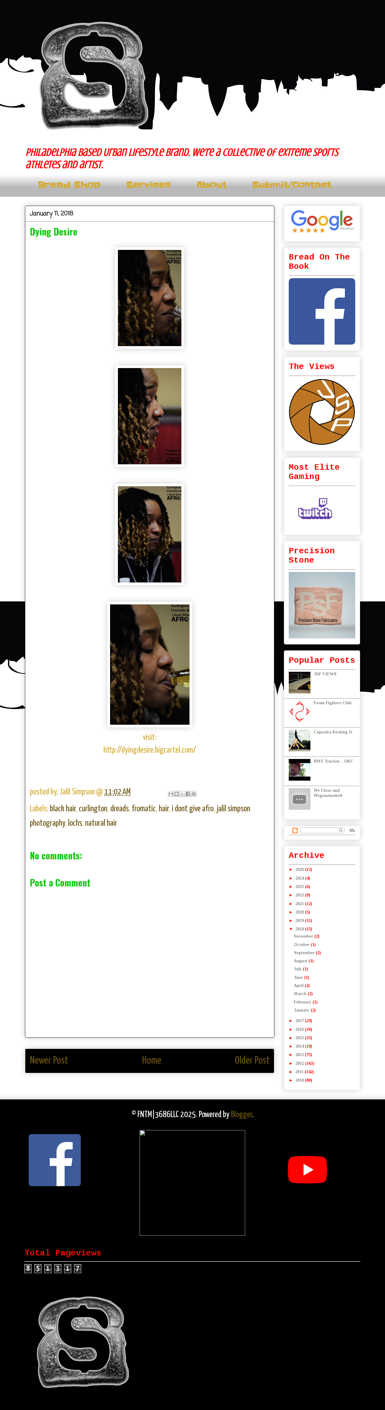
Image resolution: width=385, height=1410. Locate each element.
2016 (300, 1029)
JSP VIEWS (325, 674)
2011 (300, 1072)
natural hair (101, 823)
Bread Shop (69, 185)
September (305, 953)
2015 (300, 1038)
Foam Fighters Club (333, 703)
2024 (300, 878)
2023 (300, 886)
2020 (300, 912)
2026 (300, 869)
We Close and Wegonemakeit (328, 793)
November (304, 936)
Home (151, 1061)
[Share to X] (182, 794)
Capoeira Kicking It (333, 732)
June (299, 977)
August (301, 961)
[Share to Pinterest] (194, 794)
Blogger (241, 1114)
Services (148, 185)
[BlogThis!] (177, 794)
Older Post (252, 1061)
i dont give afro (193, 809)
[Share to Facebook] (188, 794)
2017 (300, 1020)
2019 (300, 920)
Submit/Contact (291, 185)
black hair (63, 809)
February (303, 1002)
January (302, 1010)
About (211, 185)
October (302, 944)
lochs (75, 823)
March (301, 993)
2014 (300, 1046)
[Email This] (171, 794)
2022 (300, 895)
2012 (300, 1063)
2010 (300, 1080)
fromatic (144, 809)
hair (164, 809)
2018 (300, 929)
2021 (300, 904)
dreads (119, 809)
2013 (300, 1054)
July (298, 969)
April (299, 985)
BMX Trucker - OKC (333, 761)
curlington (93, 809)
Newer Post (49, 1061)
